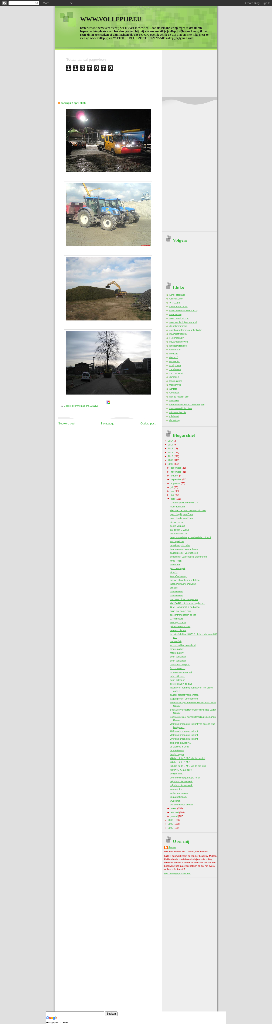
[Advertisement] (143, 80)
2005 (171, 828)
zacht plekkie (177, 541)
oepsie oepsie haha (180, 545)
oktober (175, 475)
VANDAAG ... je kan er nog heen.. (187, 603)
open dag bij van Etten (181, 514)
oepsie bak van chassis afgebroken (188, 556)
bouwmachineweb (178, 341)
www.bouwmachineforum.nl (183, 310)
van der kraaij (176, 373)
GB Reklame (176, 298)
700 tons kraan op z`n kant (184, 731)
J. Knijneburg (176, 618)
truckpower (175, 365)
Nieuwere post (66, 423)
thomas (172, 847)
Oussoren (175, 800)
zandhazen (175, 369)
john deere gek (177, 568)
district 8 (173, 357)
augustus (176, 483)
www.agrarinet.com (179, 318)
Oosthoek (174, 392)
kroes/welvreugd (178, 576)
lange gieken (175, 381)
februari (175, 812)
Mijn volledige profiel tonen (177, 873)
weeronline (174, 349)
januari (174, 816)
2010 (171, 456)
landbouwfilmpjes (178, 345)
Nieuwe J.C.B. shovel (181, 769)
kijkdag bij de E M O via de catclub (187, 758)
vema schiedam (178, 630)
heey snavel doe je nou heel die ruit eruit (190, 537)
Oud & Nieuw (177, 750)
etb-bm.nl (174, 416)
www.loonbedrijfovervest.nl (183, 322)
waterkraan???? (178, 533)
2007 (171, 820)
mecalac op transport (181, 672)
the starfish (175, 641)
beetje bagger (177, 754)
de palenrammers (178, 326)
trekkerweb (175, 384)
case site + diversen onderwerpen (186, 404)
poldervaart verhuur (180, 626)
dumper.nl (174, 377)
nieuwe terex (176, 522)
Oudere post (148, 423)
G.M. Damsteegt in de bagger (185, 607)
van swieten (176, 789)
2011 (171, 452)
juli (172, 487)
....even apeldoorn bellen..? (184, 502)
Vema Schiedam (178, 797)
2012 (171, 448)
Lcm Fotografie (177, 295)
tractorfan (174, 400)
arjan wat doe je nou (180, 611)
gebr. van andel (178, 656)
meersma (175, 564)
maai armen (175, 314)
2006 (171, 824)
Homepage (107, 423)
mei (173, 495)
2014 (171, 444)
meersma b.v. (177, 649)
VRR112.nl (174, 302)
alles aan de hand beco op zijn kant (188, 510)
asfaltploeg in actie (179, 746)
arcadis (174, 587)
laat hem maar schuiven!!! (183, 584)
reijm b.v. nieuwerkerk (181, 781)
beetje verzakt (177, 526)
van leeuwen (176, 591)
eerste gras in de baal (181, 684)
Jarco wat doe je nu (180, 664)
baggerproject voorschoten (184, 549)
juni (173, 491)
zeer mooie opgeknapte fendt (185, 777)
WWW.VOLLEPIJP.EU (110, 19)
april (173, 498)
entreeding (174, 361)
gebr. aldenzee (177, 676)
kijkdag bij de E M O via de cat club (188, 766)
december (176, 467)
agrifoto (173, 389)
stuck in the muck (178, 306)
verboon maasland (179, 793)
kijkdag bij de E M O (180, 762)
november (176, 472)
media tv (173, 353)
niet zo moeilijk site (178, 396)
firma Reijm (175, 560)
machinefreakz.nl (178, 334)
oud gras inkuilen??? (180, 743)
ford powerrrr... (177, 668)
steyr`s (173, 572)
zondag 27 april (178, 622)
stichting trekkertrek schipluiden (185, 330)
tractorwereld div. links (180, 408)
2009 (171, 460)
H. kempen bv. (176, 338)
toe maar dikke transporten (184, 599)
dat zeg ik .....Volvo (179, 529)
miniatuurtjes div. (177, 412)
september (176, 479)
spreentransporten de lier (183, 615)
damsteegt (174, 420)
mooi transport (177, 506)
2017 (171, 441)
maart (174, 808)
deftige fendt (176, 773)
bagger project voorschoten (184, 695)
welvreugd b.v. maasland (183, 645)
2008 (171, 464)
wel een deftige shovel (181, 804)
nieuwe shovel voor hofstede (185, 580)
